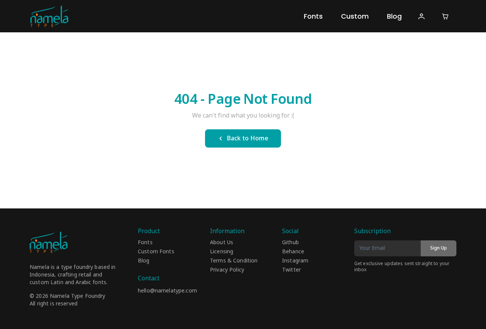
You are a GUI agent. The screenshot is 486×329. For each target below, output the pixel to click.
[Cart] (445, 16)
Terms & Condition (233, 261)
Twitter (291, 270)
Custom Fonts (156, 252)
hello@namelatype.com (167, 290)
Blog (394, 16)
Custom (355, 16)
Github (290, 242)
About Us (221, 242)
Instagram (295, 261)
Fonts (313, 16)
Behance (293, 252)
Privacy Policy (227, 270)
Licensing (221, 252)
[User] (421, 16)
